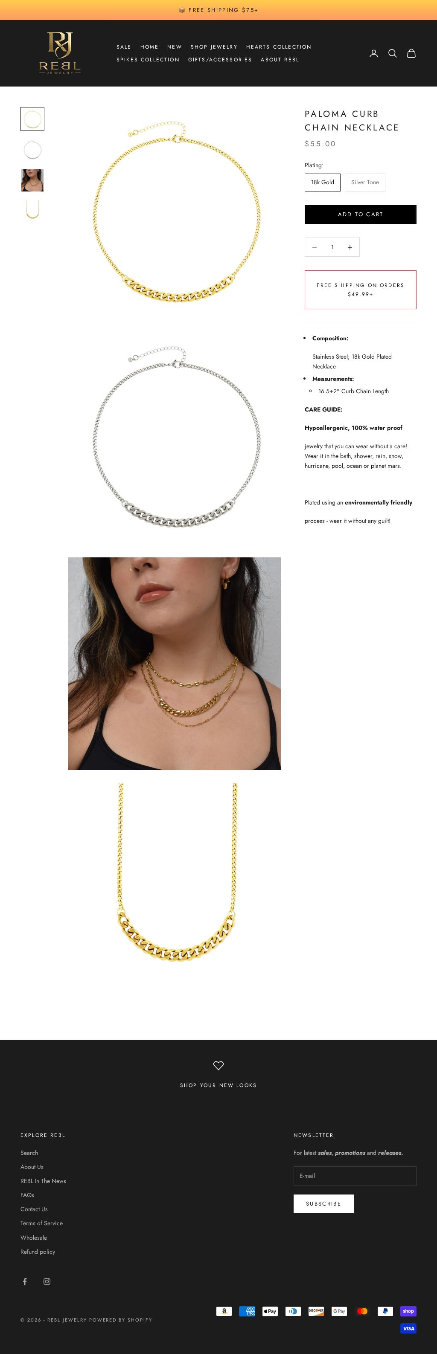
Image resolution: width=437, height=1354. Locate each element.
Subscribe (323, 1204)
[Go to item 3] (32, 180)
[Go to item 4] (32, 211)
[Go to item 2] (32, 150)
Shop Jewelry (214, 47)
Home (149, 47)
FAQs (27, 1195)
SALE (124, 47)
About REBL (280, 60)
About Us (32, 1167)
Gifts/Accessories (220, 60)
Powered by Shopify (121, 1319)
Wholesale (33, 1237)
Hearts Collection (279, 47)
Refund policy (37, 1251)
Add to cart (361, 214)
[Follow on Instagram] (47, 1281)
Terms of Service (41, 1223)
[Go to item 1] (32, 119)
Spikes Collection (148, 60)
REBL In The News (43, 1181)
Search (29, 1152)
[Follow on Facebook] (24, 1281)
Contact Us (34, 1209)
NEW (174, 47)
